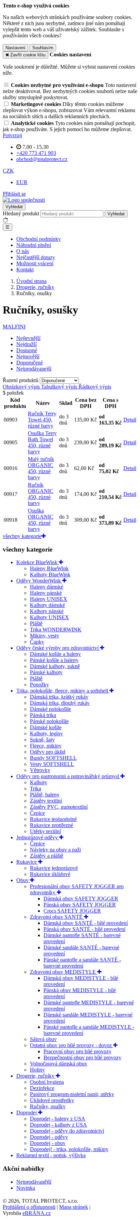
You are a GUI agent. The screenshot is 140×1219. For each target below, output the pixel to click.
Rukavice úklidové (50, 874)
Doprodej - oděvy (49, 1137)
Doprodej (27, 1112)
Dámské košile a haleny (55, 654)
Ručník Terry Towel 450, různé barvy (42, 420)
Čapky (37, 642)
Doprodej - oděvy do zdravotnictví (67, 1131)
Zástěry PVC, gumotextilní (59, 807)
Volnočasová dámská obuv (58, 1063)
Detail (129, 420)
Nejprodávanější (33, 1182)
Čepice (37, 813)
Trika (35, 788)
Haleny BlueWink (49, 568)
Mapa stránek (73, 1207)
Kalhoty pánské (47, 611)
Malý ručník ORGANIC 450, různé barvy (41, 468)
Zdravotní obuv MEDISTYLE (63, 972)
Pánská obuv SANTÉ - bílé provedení (84, 929)
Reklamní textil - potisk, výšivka (51, 1155)
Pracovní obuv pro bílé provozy (77, 1051)
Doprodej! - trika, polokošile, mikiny (69, 1149)
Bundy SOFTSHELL (53, 758)
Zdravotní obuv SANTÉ (57, 917)
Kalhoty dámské (47, 605)
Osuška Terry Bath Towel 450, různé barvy (42, 442)
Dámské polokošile (50, 709)
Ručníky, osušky (48, 1106)
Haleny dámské (46, 587)
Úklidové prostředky (52, 1100)
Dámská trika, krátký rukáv (59, 697)
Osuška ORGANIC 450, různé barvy (40, 520)
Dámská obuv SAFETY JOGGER (80, 898)
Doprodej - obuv (48, 1143)
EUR (22, 182)
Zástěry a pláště (46, 856)
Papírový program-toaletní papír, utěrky (72, 1094)
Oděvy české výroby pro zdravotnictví (58, 648)
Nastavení (15, 47)
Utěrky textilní (45, 831)
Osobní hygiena (47, 1082)
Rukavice (27, 862)
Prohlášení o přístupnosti (29, 1207)
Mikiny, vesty (44, 636)
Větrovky (40, 770)
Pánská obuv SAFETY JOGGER (79, 905)
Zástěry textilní (46, 801)
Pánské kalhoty (46, 672)
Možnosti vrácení (34, 263)
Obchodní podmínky (38, 239)
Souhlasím (42, 47)
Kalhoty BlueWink (50, 574)
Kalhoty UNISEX (49, 617)
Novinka (25, 1188)
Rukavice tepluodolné (53, 819)
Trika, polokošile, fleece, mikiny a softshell (62, 691)
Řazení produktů (21, 380)
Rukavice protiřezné (51, 825)
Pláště (36, 623)
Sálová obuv (43, 1039)
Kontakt (25, 269)
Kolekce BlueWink (37, 562)
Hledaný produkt (21, 213)
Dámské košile (46, 727)
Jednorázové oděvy (37, 837)
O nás (22, 251)
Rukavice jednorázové (54, 868)
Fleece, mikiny (46, 746)
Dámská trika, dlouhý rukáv (60, 703)
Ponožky (39, 684)
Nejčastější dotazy (35, 257)
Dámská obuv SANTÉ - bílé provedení (85, 923)
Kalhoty (38, 782)
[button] (8, 171)
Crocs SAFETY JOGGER (72, 911)
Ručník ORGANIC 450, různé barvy (40, 494)
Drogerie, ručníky (36, 1076)
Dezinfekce (42, 1088)
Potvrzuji (12, 135)
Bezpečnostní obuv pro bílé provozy (82, 1057)
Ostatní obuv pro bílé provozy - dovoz (71, 1045)
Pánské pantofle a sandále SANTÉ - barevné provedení (82, 963)
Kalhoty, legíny (46, 733)
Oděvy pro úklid (47, 752)
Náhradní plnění (33, 245)
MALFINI (14, 326)
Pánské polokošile (49, 721)
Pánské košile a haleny (54, 660)
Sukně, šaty (42, 739)
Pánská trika (43, 715)
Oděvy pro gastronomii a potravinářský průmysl (68, 776)
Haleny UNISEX (48, 599)
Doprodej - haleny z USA (57, 1119)
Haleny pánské (46, 593)
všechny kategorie (22, 536)
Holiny (37, 1070)
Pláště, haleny (44, 794)
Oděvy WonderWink (39, 581)
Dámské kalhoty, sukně (55, 666)
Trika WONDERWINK (56, 629)
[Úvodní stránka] (24, 200)
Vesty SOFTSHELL (52, 764)
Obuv (23, 880)
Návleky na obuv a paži (55, 850)
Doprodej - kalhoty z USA (58, 1125)
